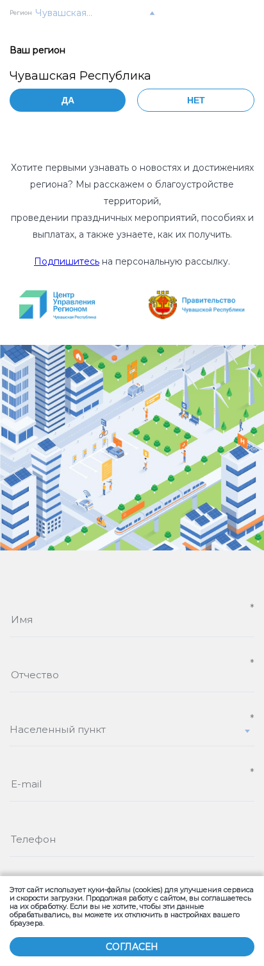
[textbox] (132, 729)
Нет (196, 100)
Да (68, 100)
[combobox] (132, 734)
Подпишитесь (66, 261)
